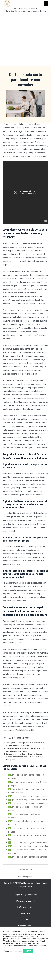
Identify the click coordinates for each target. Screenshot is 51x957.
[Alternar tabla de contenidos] (43, 739)
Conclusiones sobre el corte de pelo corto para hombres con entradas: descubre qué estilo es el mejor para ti (24, 757)
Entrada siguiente (25, 876)
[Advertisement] (25, 39)
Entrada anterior (25, 870)
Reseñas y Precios (25, 926)
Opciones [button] (8, 951)
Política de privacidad (25, 901)
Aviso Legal (25, 913)
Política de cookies (25, 907)
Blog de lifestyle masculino (25, 895)
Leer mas (18, 951)
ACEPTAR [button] (27, 951)
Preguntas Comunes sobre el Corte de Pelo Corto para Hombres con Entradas (25, 749)
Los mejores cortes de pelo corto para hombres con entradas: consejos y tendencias (26, 744)
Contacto (26, 919)
